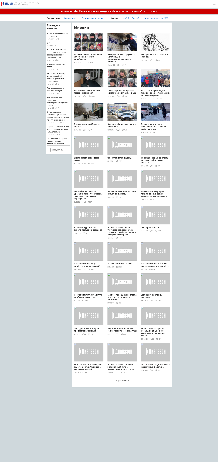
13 (153, 99)
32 (153, 339)
